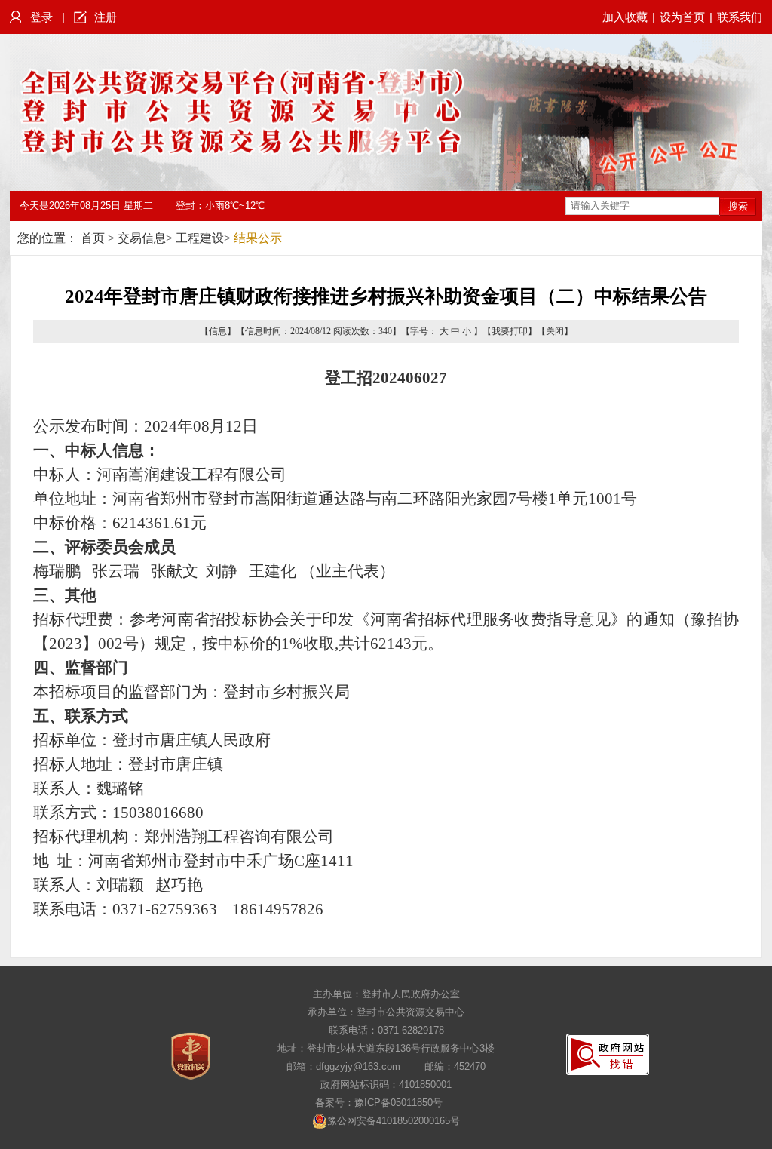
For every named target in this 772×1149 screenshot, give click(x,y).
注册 (105, 17)
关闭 (555, 331)
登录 (41, 17)
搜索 (738, 206)
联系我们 (739, 17)
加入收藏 (625, 17)
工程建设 (200, 238)
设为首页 (682, 17)
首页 (93, 238)
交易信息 (142, 238)
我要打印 (510, 331)
